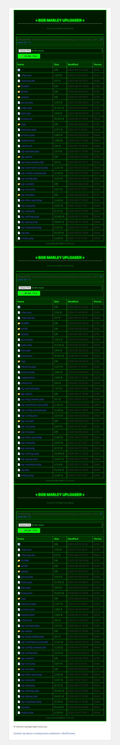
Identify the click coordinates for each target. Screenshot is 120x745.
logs (23, 124)
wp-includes (28, 194)
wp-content (27, 183)
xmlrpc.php (27, 238)
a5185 (24, 91)
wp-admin (26, 156)
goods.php (27, 102)
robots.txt (26, 145)
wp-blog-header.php (32, 162)
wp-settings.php (30, 216)
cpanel (24, 97)
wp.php (25, 232)
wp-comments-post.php (34, 167)
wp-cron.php (28, 189)
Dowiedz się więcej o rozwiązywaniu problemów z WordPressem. (45, 733)
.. (21, 69)
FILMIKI (25, 86)
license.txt (26, 118)
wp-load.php (28, 205)
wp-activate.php (30, 151)
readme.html (28, 140)
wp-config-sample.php (33, 173)
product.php (28, 135)
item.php (26, 113)
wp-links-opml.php (31, 200)
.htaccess (26, 75)
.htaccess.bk (28, 80)
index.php (26, 107)
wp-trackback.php (31, 227)
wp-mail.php (28, 211)
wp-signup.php (29, 221)
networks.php (28, 129)
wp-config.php (29, 178)
